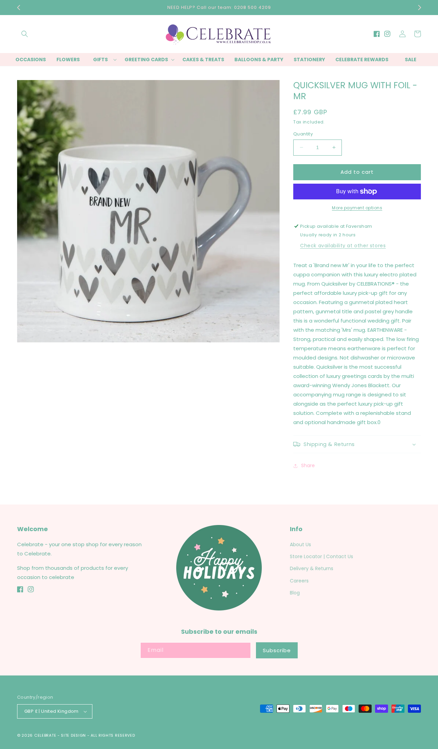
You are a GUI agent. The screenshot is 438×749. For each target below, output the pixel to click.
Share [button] (308, 465)
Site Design (73, 735)
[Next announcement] (419, 7)
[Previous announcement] (18, 7)
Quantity (303, 134)
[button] (24, 33)
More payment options (357, 208)
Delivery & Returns (311, 568)
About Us (300, 544)
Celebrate (45, 735)
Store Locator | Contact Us (321, 556)
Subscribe (277, 650)
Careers (299, 580)
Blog (295, 592)
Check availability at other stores (343, 245)
